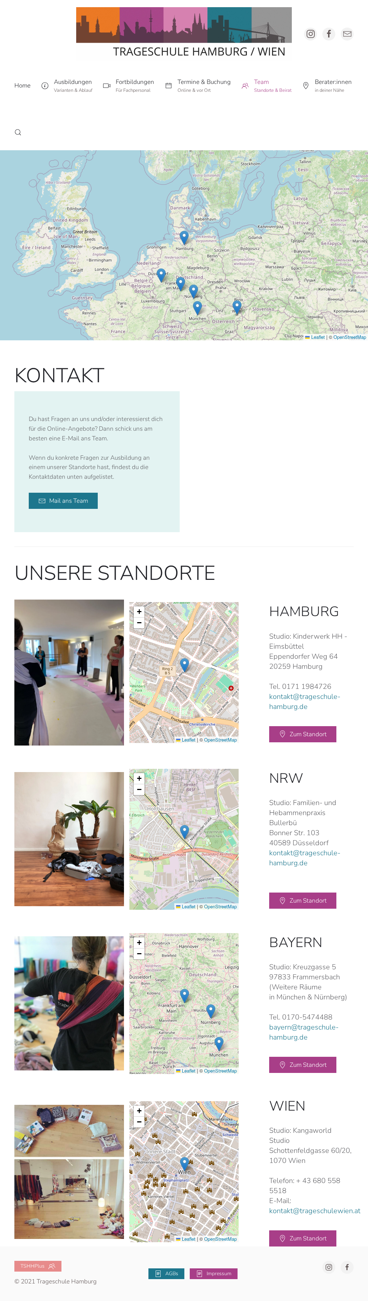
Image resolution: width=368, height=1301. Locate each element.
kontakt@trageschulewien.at (314, 1211)
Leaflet (317, 336)
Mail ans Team (68, 501)
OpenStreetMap (350, 336)
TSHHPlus (32, 1266)
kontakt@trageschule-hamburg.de (304, 701)
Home (22, 85)
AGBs (171, 1273)
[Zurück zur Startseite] (184, 34)
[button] (66, 86)
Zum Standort (308, 734)
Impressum (219, 1273)
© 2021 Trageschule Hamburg (55, 1281)
